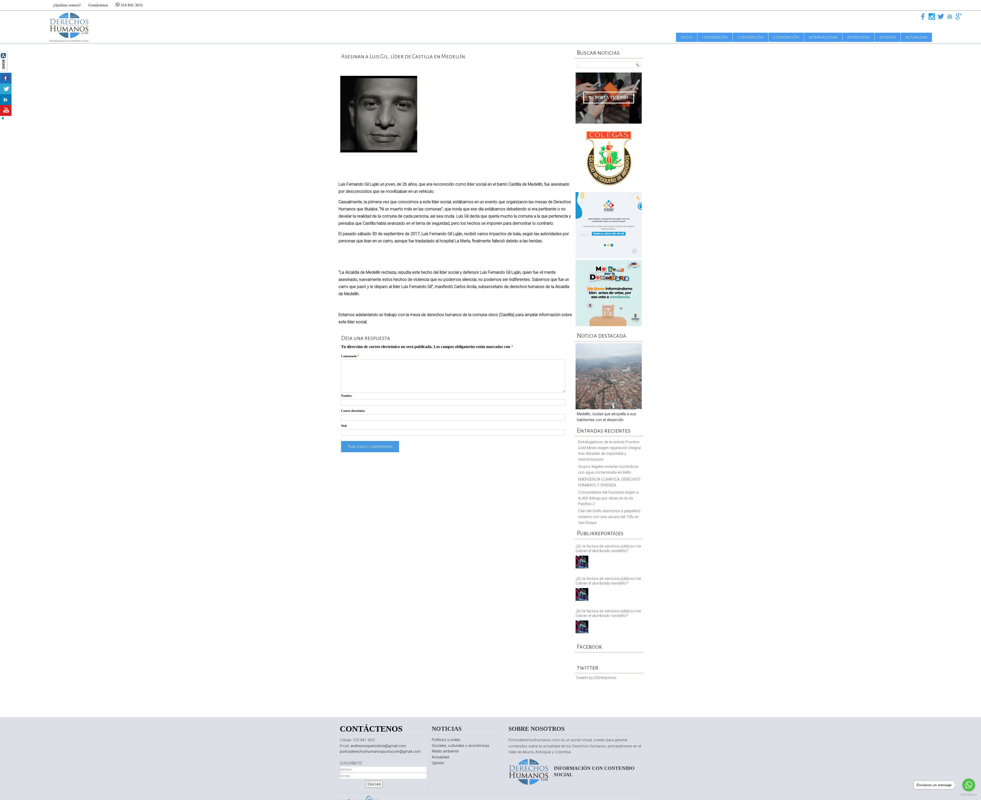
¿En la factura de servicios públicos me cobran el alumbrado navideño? (608, 548)
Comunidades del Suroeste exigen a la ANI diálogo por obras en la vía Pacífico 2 (608, 498)
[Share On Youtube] (5, 110)
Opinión (887, 37)
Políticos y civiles (446, 739)
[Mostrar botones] (4, 70)
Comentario (350, 356)
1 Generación (715, 37)
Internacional (823, 37)
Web (344, 426)
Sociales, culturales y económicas (460, 745)
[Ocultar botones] (2, 119)
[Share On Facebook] (5, 78)
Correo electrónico (353, 411)
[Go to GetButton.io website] (969, 794)
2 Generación (750, 37)
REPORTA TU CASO (608, 97)
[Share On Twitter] (5, 88)
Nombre (346, 396)
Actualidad (916, 37)
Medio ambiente (445, 751)
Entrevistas (858, 37)
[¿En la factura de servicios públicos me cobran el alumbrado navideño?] (583, 563)
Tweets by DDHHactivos (596, 677)
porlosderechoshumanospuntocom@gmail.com (380, 751)
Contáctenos (98, 5)
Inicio (687, 37)
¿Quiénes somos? (67, 5)
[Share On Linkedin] (5, 99)
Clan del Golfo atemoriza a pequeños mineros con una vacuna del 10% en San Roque (609, 517)
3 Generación (786, 37)
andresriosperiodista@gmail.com (378, 746)
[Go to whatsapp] (968, 785)
